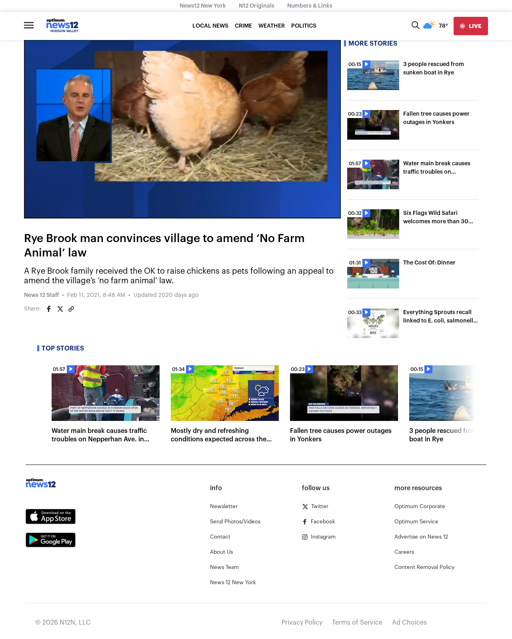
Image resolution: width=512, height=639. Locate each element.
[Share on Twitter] (60, 309)
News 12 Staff (41, 295)
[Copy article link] (71, 309)
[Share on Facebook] (49, 309)
